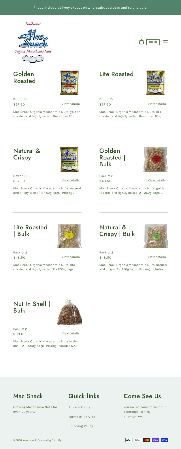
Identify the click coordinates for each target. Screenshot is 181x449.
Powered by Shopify (49, 440)
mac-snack (30, 440)
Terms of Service (81, 417)
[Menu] (165, 42)
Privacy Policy (79, 407)
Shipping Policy (80, 426)
